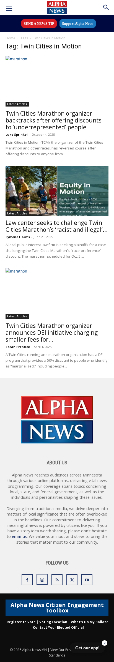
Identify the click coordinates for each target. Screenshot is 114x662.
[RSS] (57, 579)
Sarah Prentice (18, 347)
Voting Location (53, 622)
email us (19, 536)
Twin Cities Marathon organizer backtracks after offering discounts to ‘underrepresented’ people (54, 120)
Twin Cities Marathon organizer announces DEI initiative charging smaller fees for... (52, 332)
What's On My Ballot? (89, 622)
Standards (57, 655)
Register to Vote (21, 622)
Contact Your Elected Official (58, 627)
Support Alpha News (77, 23)
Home (10, 38)
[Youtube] (86, 579)
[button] (9, 8)
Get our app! (87, 647)
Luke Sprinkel (17, 134)
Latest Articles (17, 104)
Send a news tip (39, 23)
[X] (71, 579)
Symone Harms (18, 237)
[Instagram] (42, 579)
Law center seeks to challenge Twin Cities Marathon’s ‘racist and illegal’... (57, 226)
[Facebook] (27, 579)
